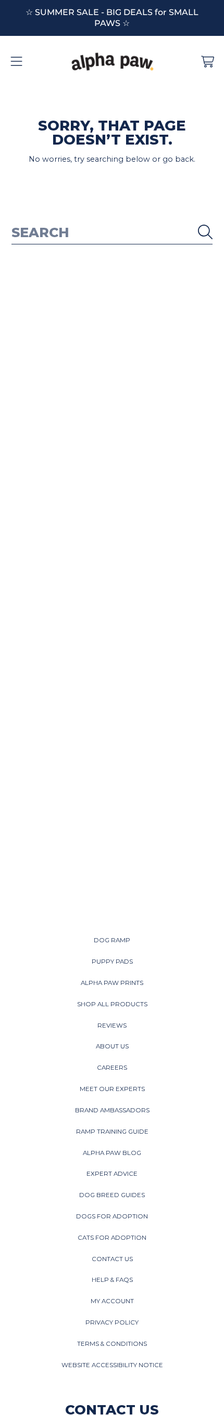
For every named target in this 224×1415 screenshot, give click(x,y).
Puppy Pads (112, 961)
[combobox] (112, 232)
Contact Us (112, 1259)
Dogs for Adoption (112, 1216)
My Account (112, 1301)
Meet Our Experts (112, 1089)
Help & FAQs (112, 1279)
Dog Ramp (112, 940)
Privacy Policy (112, 1322)
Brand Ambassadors (112, 1110)
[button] (16, 61)
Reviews (112, 1025)
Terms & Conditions (112, 1343)
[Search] (205, 231)
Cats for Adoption (112, 1237)
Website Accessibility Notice (112, 1365)
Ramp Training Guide (112, 1131)
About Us (112, 1046)
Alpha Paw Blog (112, 1153)
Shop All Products (112, 1004)
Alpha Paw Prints (112, 982)
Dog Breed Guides (112, 1195)
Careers (112, 1067)
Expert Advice (112, 1173)
